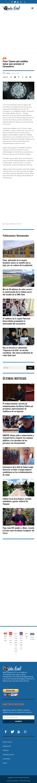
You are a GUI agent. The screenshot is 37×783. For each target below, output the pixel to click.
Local (4, 58)
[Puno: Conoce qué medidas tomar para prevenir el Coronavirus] (18, 90)
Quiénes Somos (7, 742)
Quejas (5, 763)
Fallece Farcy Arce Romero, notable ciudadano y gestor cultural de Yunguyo (17, 501)
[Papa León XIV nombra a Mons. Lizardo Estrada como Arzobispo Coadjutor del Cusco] (15, 516)
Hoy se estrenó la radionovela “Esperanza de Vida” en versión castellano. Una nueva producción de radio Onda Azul (18, 351)
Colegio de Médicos (9, 224)
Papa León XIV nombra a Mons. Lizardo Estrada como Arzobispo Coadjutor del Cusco (18, 530)
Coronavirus (18, 224)
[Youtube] (17, 2)
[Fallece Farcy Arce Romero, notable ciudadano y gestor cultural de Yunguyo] (15, 487)
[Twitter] (14, 2)
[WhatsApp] (20, 2)
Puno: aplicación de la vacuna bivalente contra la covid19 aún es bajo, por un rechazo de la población (17, 263)
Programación (7, 746)
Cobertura (6, 750)
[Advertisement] (18, 32)
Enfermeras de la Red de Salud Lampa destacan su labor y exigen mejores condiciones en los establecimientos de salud (18, 471)
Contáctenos (6, 759)
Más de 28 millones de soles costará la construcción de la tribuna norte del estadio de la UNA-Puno (17, 292)
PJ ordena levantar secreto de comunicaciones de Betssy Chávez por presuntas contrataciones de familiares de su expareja (18, 407)
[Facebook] (12, 2)
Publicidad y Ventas (8, 754)
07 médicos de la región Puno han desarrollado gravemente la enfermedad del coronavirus (16, 321)
